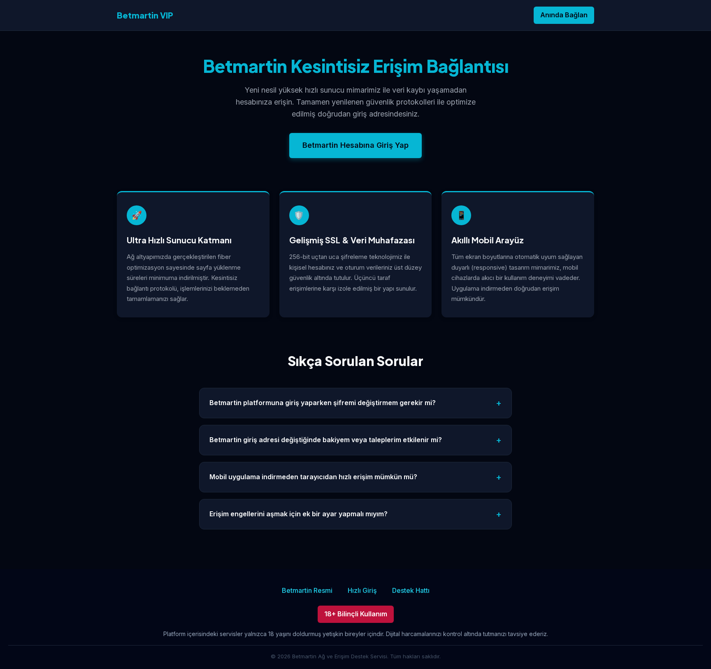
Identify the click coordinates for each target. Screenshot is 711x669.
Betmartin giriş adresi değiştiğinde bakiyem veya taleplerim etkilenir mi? (325, 440)
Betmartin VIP (145, 15)
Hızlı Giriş (362, 590)
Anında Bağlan (564, 15)
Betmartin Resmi (307, 590)
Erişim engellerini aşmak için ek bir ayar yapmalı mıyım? (298, 514)
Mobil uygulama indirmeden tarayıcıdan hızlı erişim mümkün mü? (313, 477)
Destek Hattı (411, 590)
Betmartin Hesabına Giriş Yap (355, 145)
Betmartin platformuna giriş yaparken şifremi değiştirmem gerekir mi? (322, 403)
